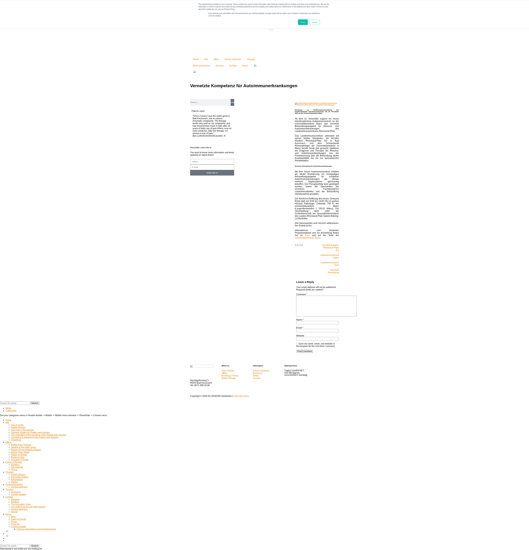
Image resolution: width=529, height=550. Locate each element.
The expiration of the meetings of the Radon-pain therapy (38, 435)
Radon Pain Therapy (21, 445)
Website (300, 336)
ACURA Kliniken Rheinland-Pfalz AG (330, 247)
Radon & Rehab (19, 455)
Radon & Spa (17, 457)
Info (206, 59)
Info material (17, 467)
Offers (216, 59)
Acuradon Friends (20, 460)
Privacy (245, 396)
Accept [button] (302, 22)
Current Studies (18, 494)
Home (196, 59)
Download (16, 440)
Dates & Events (18, 519)
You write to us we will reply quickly (28, 507)
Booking (15, 464)
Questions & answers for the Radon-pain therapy (34, 437)
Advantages (17, 479)
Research (16, 492)
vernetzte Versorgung (333, 271)
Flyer (307, 235)
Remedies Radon (19, 477)
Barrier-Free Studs (20, 452)
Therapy (251, 59)
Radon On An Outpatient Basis (26, 450)
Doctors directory (19, 487)
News (245, 65)
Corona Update (18, 526)
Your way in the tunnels (22, 430)
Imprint (236, 396)
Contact (233, 65)
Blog (13, 517)
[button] (295, 245)
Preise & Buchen (233, 59)
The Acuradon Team (21, 504)
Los (232, 102)
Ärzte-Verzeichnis (201, 65)
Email (299, 328)
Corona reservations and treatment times (36, 529)
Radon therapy (18, 427)
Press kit (15, 524)
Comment (301, 294)
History (14, 482)
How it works (17, 425)
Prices (14, 469)
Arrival (14, 512)
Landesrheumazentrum (330, 263)
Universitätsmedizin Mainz (308, 238)
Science (220, 65)
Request (15, 499)
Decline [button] (315, 22)
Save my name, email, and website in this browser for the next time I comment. (315, 345)
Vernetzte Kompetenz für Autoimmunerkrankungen (243, 85)
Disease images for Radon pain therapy (30, 432)
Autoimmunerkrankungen (329, 256)
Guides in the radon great (23, 447)
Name (299, 320)
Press (14, 522)
